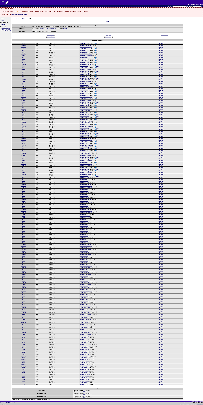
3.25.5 (23, 129)
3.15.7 (23, 292)
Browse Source (51, 37)
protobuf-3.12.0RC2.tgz (86, 332)
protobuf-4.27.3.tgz (84, 141)
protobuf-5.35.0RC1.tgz (86, 55)
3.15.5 (23, 296)
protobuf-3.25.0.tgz (84, 171)
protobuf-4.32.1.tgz (84, 83)
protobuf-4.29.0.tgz (84, 119)
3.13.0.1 (23, 316)
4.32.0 (23, 85)
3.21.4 (23, 236)
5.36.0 (23, 43)
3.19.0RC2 (23, 266)
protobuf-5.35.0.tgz (84, 52)
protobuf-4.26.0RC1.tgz (86, 165)
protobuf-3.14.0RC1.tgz (86, 314)
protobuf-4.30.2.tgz (84, 102)
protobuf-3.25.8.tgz (84, 93)
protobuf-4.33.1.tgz (84, 76)
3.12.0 (23, 331)
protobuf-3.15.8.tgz (84, 289)
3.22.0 (23, 207)
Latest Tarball (50, 35)
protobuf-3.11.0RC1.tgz (86, 346)
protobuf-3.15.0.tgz (84, 304)
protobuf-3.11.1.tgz (84, 341)
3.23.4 (23, 189)
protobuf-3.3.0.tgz (84, 381)
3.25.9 (23, 57)
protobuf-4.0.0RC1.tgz (85, 326)
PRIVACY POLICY (194, 401)
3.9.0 (23, 354)
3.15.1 (23, 302)
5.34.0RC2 (23, 64)
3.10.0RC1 (23, 351)
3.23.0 (23, 197)
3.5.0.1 (23, 374)
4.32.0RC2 (23, 86)
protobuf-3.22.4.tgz (84, 201)
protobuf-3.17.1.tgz (84, 279)
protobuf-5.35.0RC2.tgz (86, 54)
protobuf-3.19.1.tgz (84, 262)
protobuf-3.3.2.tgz (84, 379)
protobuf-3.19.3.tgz (84, 257)
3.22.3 (23, 204)
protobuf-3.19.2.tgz (84, 259)
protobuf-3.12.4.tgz (84, 321)
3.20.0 (23, 251)
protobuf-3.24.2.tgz (84, 179)
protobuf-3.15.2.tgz (84, 301)
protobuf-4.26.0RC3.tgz (86, 160)
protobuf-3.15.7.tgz (84, 292)
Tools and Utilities (22, 18)
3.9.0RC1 (23, 356)
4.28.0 (23, 134)
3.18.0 (23, 271)
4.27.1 (23, 148)
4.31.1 (23, 91)
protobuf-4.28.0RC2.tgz (86, 140)
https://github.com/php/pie (19, 14)
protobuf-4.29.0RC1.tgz (86, 126)
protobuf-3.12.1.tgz (84, 329)
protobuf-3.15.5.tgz (84, 296)
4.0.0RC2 (23, 322)
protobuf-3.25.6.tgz (84, 112)
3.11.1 (23, 341)
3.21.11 (23, 216)
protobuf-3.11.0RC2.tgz (86, 344)
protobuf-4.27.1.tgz (84, 148)
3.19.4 (23, 256)
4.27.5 (23, 127)
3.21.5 (23, 234)
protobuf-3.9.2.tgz (84, 349)
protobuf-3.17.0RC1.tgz (86, 284)
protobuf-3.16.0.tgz (84, 286)
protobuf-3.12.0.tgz (84, 331)
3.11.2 (23, 339)
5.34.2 (23, 50)
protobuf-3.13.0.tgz (84, 317)
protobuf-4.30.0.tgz (84, 107)
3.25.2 (23, 167)
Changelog (108, 35)
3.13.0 (23, 317)
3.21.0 (23, 242)
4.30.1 (23, 105)
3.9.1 (23, 352)
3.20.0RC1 (23, 254)
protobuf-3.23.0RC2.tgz (86, 202)
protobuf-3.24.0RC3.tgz (86, 184)
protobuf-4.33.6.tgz (84, 60)
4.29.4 (23, 103)
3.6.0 (23, 369)
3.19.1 (23, 262)
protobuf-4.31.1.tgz (84, 91)
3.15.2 (23, 301)
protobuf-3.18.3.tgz (84, 227)
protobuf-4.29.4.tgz (84, 104)
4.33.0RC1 (23, 81)
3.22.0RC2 (23, 211)
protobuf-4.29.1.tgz (84, 117)
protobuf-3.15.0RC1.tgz (86, 307)
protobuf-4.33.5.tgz (84, 67)
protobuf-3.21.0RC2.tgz (86, 244)
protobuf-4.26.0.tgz (84, 159)
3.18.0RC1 (23, 274)
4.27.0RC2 (23, 153)
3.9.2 (23, 349)
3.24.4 (23, 176)
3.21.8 (23, 221)
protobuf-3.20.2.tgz (84, 232)
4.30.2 (23, 102)
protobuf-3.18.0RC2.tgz (86, 272)
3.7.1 (23, 361)
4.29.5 (23, 90)
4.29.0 (23, 119)
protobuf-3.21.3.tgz (84, 237)
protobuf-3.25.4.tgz (84, 143)
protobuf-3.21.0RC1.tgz (86, 246)
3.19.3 (23, 257)
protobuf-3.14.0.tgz (84, 309)
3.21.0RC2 (23, 244)
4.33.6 (23, 60)
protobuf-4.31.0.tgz (84, 95)
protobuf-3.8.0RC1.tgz (85, 359)
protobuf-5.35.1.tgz (84, 48)
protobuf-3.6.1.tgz (84, 367)
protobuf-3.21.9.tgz (84, 219)
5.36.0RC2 (23, 45)
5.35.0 (23, 52)
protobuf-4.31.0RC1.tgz (86, 100)
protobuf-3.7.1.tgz (84, 361)
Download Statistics (6, 30)
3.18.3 (23, 227)
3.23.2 (23, 192)
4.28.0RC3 (23, 138)
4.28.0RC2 (23, 140)
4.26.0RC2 (23, 164)
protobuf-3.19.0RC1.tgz (86, 267)
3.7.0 (23, 362)
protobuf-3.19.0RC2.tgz (86, 266)
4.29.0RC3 (23, 121)
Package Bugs (108, 37)
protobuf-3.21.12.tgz (85, 214)
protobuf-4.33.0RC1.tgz (86, 81)
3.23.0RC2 (23, 202)
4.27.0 (23, 150)
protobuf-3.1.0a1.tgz (85, 384)
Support (197, 4)
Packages (193, 4)
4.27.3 (23, 141)
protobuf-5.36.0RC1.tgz (86, 47)
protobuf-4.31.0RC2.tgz (86, 97)
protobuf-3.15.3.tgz (84, 299)
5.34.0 (23, 62)
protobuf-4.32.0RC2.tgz (86, 86)
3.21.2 (23, 239)
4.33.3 (23, 72)
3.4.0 (23, 377)
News (3, 20)
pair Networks (200, 404)
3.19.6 (23, 226)
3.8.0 (23, 357)
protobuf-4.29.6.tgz (84, 66)
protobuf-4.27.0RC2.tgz (86, 153)
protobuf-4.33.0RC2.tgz (86, 79)
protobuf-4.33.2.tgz (84, 74)
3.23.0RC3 (23, 199)
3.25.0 (23, 170)
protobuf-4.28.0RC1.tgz (86, 145)
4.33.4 (23, 71)
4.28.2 (23, 131)
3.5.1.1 (23, 371)
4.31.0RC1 (23, 100)
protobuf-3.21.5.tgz (84, 234)
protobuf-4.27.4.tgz (84, 136)
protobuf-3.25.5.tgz (84, 129)
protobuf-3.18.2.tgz (84, 261)
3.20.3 (23, 224)
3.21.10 (23, 217)
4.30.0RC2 (23, 109)
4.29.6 (23, 66)
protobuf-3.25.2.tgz (84, 167)
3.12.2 (23, 327)
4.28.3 (23, 124)
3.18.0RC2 (23, 272)
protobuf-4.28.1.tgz (84, 133)
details (65, 28)
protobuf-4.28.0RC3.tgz (86, 138)
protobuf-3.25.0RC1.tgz (86, 174)
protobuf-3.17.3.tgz (84, 276)
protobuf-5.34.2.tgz (84, 50)
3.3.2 (23, 379)
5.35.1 (23, 48)
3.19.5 (23, 229)
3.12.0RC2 (23, 332)
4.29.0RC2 (23, 122)
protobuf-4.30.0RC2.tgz (86, 109)
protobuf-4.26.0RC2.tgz (86, 164)
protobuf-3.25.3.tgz (84, 162)
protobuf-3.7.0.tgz (84, 362)
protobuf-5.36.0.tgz (84, 43)
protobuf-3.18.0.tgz (84, 271)
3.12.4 (23, 321)
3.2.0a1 (23, 382)
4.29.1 (23, 117)
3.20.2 (23, 232)
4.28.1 (23, 133)
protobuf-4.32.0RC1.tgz (86, 88)
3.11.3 (23, 337)
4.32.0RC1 (23, 88)
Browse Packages (6, 28)
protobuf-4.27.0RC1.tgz (86, 155)
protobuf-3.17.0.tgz (84, 281)
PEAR (83, 391)
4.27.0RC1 (23, 155)
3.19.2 (23, 259)
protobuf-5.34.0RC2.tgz (86, 64)
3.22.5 (23, 196)
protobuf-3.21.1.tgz (84, 241)
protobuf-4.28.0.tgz (84, 135)
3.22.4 (23, 201)
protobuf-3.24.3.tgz (84, 177)
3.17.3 (23, 276)
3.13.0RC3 (23, 319)
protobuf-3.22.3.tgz (84, 204)
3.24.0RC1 (23, 187)
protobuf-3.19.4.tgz (84, 256)
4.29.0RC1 (23, 126)
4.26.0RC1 (23, 165)
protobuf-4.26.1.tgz (84, 157)
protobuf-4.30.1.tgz (84, 105)
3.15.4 (23, 297)
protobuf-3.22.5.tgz (84, 196)
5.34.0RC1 (23, 69)
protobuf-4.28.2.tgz (84, 131)
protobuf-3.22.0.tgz (84, 207)
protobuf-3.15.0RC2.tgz (86, 306)
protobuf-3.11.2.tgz (84, 339)
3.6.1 (23, 367)
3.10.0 (23, 347)
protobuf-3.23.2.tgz (84, 192)
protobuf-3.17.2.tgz (84, 277)
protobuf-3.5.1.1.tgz (85, 371)
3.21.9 (23, 219)
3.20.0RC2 (23, 252)
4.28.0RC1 (23, 145)
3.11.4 (23, 336)
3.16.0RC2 (23, 287)
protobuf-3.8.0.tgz (84, 357)
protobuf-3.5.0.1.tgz (85, 374)
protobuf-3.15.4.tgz (84, 297)
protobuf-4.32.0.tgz (84, 85)
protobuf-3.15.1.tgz (84, 302)
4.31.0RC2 (23, 97)
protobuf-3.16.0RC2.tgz (86, 287)
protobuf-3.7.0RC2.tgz (85, 366)
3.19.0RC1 (23, 267)
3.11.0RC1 (23, 346)
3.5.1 (23, 372)
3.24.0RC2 (23, 186)
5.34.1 (23, 59)
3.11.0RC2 (23, 344)
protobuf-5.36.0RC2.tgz (86, 45)
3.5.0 (23, 376)
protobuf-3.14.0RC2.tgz (86, 312)
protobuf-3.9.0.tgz (84, 354)
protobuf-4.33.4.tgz (84, 71)
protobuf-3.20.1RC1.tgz (86, 249)
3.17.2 (23, 277)
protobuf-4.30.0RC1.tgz (86, 110)
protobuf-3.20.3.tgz (84, 224)
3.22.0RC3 (23, 209)
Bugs (201, 4)
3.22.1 (23, 206)
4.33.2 (23, 74)
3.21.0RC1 (23, 246)
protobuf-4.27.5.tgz (84, 128)
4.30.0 (23, 107)
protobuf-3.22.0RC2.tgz (86, 211)
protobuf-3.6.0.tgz (84, 369)
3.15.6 (23, 294)
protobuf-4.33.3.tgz (84, 73)
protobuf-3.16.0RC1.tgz (86, 291)
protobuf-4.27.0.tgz (84, 150)
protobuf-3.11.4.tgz (84, 336)
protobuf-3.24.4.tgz (84, 176)
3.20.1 (23, 247)
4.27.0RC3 (23, 152)
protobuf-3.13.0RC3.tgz (86, 319)
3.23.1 (23, 194)
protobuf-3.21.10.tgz (85, 217)
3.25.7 (23, 98)
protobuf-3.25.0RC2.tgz (86, 172)
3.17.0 (23, 281)
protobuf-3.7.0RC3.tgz (85, 364)
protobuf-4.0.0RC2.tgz (85, 322)
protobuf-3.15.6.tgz (84, 294)
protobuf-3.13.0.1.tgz (85, 316)
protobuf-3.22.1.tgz (84, 206)
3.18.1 (23, 269)
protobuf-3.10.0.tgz (84, 347)
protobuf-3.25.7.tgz (84, 98)
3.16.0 (23, 286)
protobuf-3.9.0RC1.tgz (85, 356)
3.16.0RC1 (23, 291)
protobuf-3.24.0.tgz (84, 182)
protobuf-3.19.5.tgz (84, 229)
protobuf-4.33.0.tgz (84, 78)
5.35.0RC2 (23, 54)
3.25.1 (23, 169)
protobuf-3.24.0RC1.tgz (86, 187)
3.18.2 (23, 261)
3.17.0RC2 (23, 282)
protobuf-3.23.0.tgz (84, 197)
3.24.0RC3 (23, 184)
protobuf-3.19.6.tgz (84, 226)
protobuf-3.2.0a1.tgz (85, 382)
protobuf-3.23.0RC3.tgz (86, 199)
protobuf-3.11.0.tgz (84, 342)
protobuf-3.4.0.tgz (84, 377)
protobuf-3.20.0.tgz (84, 251)
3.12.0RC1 (23, 334)
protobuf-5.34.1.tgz (84, 59)
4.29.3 (23, 114)
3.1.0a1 (23, 384)
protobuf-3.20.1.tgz (84, 247)
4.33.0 (23, 78)
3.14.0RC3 (23, 311)
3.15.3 (23, 299)
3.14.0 (23, 309)
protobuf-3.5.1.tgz (84, 372)
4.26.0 (23, 158)
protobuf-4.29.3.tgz (84, 114)
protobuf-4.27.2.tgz (84, 147)
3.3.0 (23, 381)
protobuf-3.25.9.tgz (84, 57)
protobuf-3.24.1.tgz (84, 181)
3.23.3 (23, 191)
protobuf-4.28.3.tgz (84, 124)
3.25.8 (23, 93)
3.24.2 (23, 179)
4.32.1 (23, 83)
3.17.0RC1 (23, 284)
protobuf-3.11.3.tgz (84, 337)
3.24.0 (23, 182)
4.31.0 (23, 95)
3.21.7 (23, 222)
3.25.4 (23, 143)
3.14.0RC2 (23, 312)
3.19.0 (23, 264)
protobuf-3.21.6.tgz (84, 231)
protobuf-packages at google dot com (49, 28)
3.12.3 (23, 324)
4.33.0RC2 (23, 79)
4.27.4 (23, 136)
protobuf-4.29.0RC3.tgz (86, 121)
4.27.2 (23, 146)
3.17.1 (23, 279)
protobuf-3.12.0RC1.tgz (86, 334)
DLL (97, 43)
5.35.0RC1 (23, 55)
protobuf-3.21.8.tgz (84, 221)
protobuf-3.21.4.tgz (84, 236)
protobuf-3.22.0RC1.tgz (86, 212)
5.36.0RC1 (23, 47)
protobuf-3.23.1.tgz (84, 194)
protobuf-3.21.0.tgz (84, 242)
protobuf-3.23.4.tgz (84, 189)
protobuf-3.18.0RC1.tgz (86, 274)
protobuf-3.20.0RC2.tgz (86, 252)
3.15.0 (23, 304)
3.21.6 (23, 231)
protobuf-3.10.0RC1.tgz (86, 351)
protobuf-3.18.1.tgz (84, 269)
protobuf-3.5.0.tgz (84, 376)
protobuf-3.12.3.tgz (84, 324)
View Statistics (164, 35)
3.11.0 (23, 342)
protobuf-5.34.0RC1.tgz (86, 69)
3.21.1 (23, 241)
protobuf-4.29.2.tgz (84, 116)
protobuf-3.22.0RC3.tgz (86, 209)
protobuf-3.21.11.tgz (85, 216)
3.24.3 (23, 177)
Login (188, 4)
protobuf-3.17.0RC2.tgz (86, 282)
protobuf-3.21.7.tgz (84, 222)
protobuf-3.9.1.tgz (84, 352)
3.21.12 (23, 214)
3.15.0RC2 (23, 306)
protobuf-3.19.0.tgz (84, 264)
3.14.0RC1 (23, 314)
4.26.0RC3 (23, 160)
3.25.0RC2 (23, 172)
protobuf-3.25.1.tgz (84, 169)
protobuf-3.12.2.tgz (84, 327)
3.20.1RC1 (23, 249)
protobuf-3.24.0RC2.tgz (86, 186)
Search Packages (6, 29)
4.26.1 (23, 157)
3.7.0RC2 (23, 366)
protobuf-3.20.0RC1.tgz (86, 254)
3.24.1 (23, 181)
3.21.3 (23, 237)
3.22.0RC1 (23, 212)
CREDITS (201, 401)
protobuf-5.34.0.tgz (84, 62)
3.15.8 (23, 289)
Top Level (14, 18)
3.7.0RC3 (23, 364)
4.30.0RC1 (23, 110)
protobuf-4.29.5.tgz (84, 90)
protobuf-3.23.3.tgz (84, 191)
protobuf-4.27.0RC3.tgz (86, 152)
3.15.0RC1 (23, 307)
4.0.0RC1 (23, 326)
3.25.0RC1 (23, 174)
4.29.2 (23, 115)
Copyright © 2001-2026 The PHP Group (9, 402)
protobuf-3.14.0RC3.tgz (86, 311)
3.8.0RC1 (23, 359)
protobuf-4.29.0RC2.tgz (86, 122)
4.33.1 (23, 76)
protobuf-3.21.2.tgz (84, 239)
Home (3, 18)
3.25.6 (23, 112)
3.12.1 (23, 329)
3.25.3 (23, 162)
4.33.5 (23, 67)
